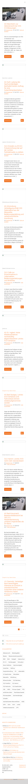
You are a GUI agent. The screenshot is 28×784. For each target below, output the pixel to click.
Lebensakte (21, 671)
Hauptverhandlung (8, 671)
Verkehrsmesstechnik (8, 707)
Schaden (5, 698)
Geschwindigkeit (17, 665)
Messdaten (16, 674)
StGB (23, 701)
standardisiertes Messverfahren (11, 701)
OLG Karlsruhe (7, 686)
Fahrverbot (20, 662)
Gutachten (6, 668)
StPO (4, 704)
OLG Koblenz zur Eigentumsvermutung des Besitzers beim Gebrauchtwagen (14, 752)
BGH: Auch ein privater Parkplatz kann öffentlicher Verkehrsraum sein (14, 727)
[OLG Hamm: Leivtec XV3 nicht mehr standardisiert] (14, 447)
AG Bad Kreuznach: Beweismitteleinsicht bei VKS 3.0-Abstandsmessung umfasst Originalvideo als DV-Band (14, 518)
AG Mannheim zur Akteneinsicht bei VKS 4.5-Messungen (12, 26)
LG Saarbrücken (7, 674)
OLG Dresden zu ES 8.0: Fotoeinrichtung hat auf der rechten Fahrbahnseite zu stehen (13, 149)
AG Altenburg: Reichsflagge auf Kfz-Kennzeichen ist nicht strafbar (13, 759)
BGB (4, 659)
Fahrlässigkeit (12, 662)
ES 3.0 (4, 662)
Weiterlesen (8, 56)
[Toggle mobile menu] (25, 2)
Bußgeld (14, 659)
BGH (8, 659)
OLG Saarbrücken (17, 686)
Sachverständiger (17, 695)
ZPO (17, 707)
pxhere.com (4, 328)
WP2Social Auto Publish (8, 779)
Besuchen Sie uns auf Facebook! (14, 641)
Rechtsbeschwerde (19, 692)
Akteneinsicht (6, 653)
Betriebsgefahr (16, 653)
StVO (13, 704)
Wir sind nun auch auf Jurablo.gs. (15, 644)
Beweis (5, 656)
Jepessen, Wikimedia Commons (8, 142)
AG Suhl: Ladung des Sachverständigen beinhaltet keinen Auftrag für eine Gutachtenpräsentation (14, 86)
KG (15, 671)
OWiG (8, 689)
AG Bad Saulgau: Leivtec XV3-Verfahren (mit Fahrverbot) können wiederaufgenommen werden (13, 398)
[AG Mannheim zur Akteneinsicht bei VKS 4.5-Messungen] (14, 14)
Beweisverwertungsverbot (15, 656)
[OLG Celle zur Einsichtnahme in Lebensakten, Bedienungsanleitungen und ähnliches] (14, 261)
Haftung (12, 668)
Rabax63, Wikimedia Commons (8, 268)
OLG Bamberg (16, 680)
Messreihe (5, 677)
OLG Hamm (15, 683)
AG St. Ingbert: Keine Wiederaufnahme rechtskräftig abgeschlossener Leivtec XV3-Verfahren (13, 336)
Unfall (18, 704)
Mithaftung (13, 677)
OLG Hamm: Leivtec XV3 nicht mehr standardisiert (14, 460)
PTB (23, 689)
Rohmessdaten (7, 695)
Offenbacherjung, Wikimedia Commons (10, 202)
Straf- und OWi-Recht (11, 464)
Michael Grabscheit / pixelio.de (8, 454)
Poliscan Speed (16, 689)
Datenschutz (21, 659)
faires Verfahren (7, 665)
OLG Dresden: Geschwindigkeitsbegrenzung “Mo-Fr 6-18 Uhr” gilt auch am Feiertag (13, 745)
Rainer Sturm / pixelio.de (7, 78)
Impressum (22, 765)
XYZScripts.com (21, 779)
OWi (4, 689)
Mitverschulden (7, 680)
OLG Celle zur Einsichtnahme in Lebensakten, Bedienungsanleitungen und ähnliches (13, 276)
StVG (9, 704)
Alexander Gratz (9, 30)
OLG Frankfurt (6, 683)
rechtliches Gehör (7, 692)
